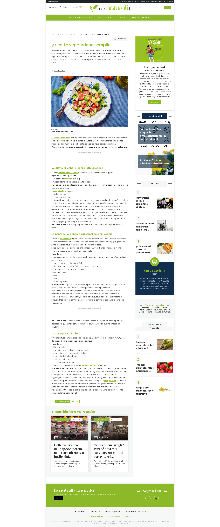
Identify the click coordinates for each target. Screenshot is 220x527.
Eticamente (145, 2)
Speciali (122, 17)
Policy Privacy (114, 517)
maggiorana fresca (89, 365)
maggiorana (110, 381)
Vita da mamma (133, 2)
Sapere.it (170, 2)
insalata (68, 179)
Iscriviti (75, 7)
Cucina (75, 401)
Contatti (94, 511)
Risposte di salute (140, 17)
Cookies (128, 517)
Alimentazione (62, 401)
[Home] (110, 9)
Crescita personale (158, 2)
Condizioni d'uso (95, 517)
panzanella (65, 239)
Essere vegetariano (60, 138)
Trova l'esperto (104, 17)
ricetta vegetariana (68, 173)
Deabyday (123, 2)
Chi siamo (79, 511)
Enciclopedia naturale (79, 17)
